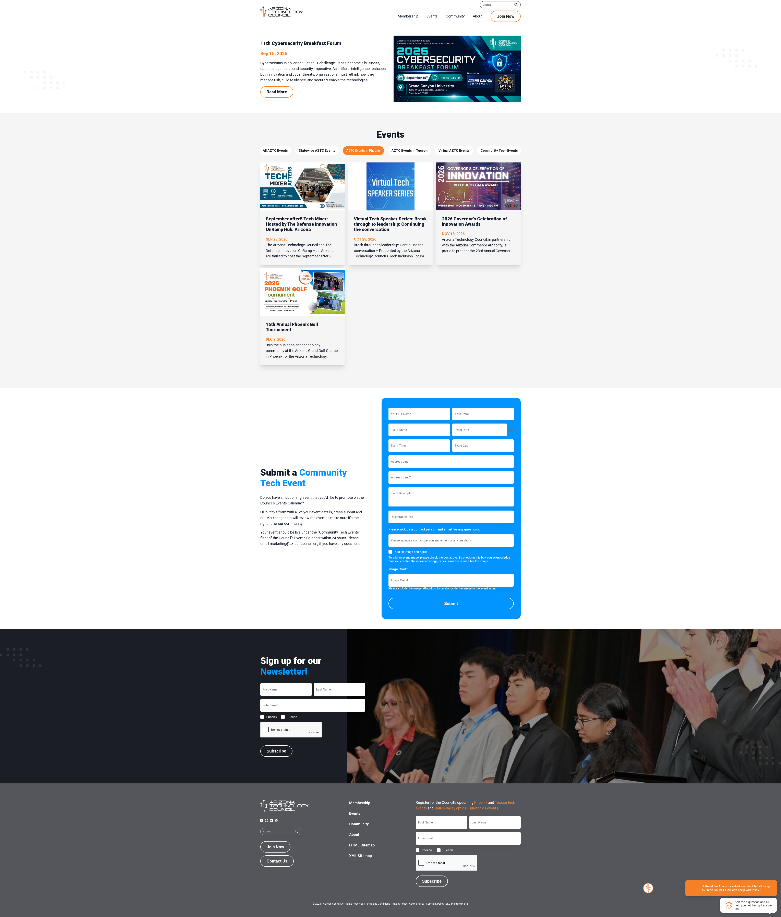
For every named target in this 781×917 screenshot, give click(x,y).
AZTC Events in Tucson (410, 150)
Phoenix (268, 717)
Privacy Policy (399, 903)
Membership (359, 803)
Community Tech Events (499, 150)
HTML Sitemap (362, 845)
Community (359, 824)
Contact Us (277, 861)
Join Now (505, 16)
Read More (277, 91)
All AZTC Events (275, 150)
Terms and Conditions (377, 903)
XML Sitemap (360, 856)
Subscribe (276, 751)
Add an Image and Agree (411, 552)
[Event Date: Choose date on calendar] (512, 430)
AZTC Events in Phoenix (363, 150)
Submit (451, 603)
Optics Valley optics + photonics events (466, 808)
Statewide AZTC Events (317, 150)
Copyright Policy (435, 903)
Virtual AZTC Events (454, 150)
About (354, 834)
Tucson (289, 717)
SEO (448, 903)
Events (354, 813)
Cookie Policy (416, 903)
